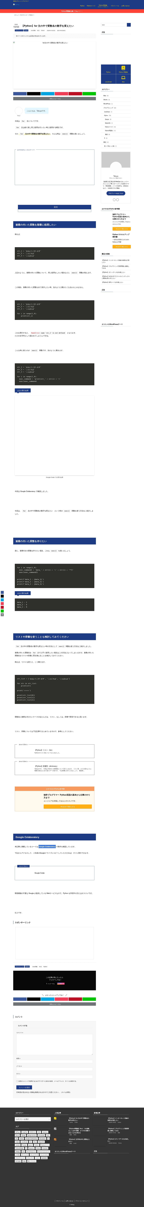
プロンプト (30, 1158)
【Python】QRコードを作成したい (112, 282)
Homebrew (43, 1138)
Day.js (17, 1135)
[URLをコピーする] (2, 614)
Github (21, 1138)
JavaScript (108, 112)
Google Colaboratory (31, 1138)
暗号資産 (18, 1161)
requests (31, 1148)
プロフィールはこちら (116, 193)
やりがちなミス (31, 1151)
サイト (18, 1074)
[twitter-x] (122, 1)
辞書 (24, 1161)
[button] (20, 93)
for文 (38, 30)
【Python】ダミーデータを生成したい (113, 272)
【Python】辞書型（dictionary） (46, 766)
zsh (23, 1151)
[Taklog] (16, 6)
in (48, 1138)
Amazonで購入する (68, 806)
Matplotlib (109, 123)
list (30, 1142)
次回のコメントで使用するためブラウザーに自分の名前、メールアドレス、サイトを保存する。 (47, 1081)
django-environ (32, 1135)
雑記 (106, 142)
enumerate (41, 1135)
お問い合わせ (69, 1201)
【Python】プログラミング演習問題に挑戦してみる (115, 267)
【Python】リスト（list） (43, 750)
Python (26, 30)
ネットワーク (34, 1155)
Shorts (106, 100)
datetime (45, 1132)
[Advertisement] (54, 943)
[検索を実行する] (129, 25)
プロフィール (60, 1201)
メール (19, 1066)
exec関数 (33, 30)
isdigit (17, 1142)
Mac (105, 96)
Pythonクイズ (110, 127)
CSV (39, 1132)
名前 (18, 1058)
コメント (19, 1032)
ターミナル (25, 1155)
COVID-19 (32, 1132)
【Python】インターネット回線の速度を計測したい (115, 261)
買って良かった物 (110, 146)
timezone (45, 1148)
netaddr (18, 1145)
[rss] (127, 1)
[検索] (129, 1)
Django (108, 119)
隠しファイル (32, 1161)
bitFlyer (18, 1132)
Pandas (24, 1145)
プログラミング (19, 30)
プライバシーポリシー (81, 1201)
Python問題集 (110, 130)
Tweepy (18, 1151)
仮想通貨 (44, 1158)
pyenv (30, 1145)
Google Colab (39, 873)
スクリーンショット (43, 1151)
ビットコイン (44, 1155)
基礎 (107, 134)
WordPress (108, 104)
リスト (37, 1158)
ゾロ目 (17, 1155)
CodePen (24, 1132)
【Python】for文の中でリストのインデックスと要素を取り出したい (116, 277)
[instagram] (124, 1)
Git (16, 1138)
